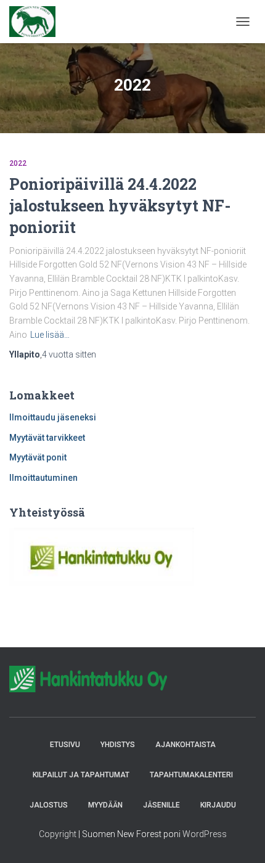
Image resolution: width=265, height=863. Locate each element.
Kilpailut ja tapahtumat (81, 775)
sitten (69, 354)
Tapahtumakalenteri (191, 775)
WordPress (204, 834)
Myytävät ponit (38, 457)
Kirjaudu (218, 805)
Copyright (57, 834)
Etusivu (65, 744)
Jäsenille (161, 805)
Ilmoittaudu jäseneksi (52, 417)
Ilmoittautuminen (43, 478)
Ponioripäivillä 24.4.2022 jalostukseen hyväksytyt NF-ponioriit (119, 205)
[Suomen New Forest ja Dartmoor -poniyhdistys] (37, 21)
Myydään (105, 805)
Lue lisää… (50, 335)
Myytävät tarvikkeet (47, 438)
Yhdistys (117, 744)
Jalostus (49, 805)
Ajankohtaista (185, 744)
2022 (17, 163)
